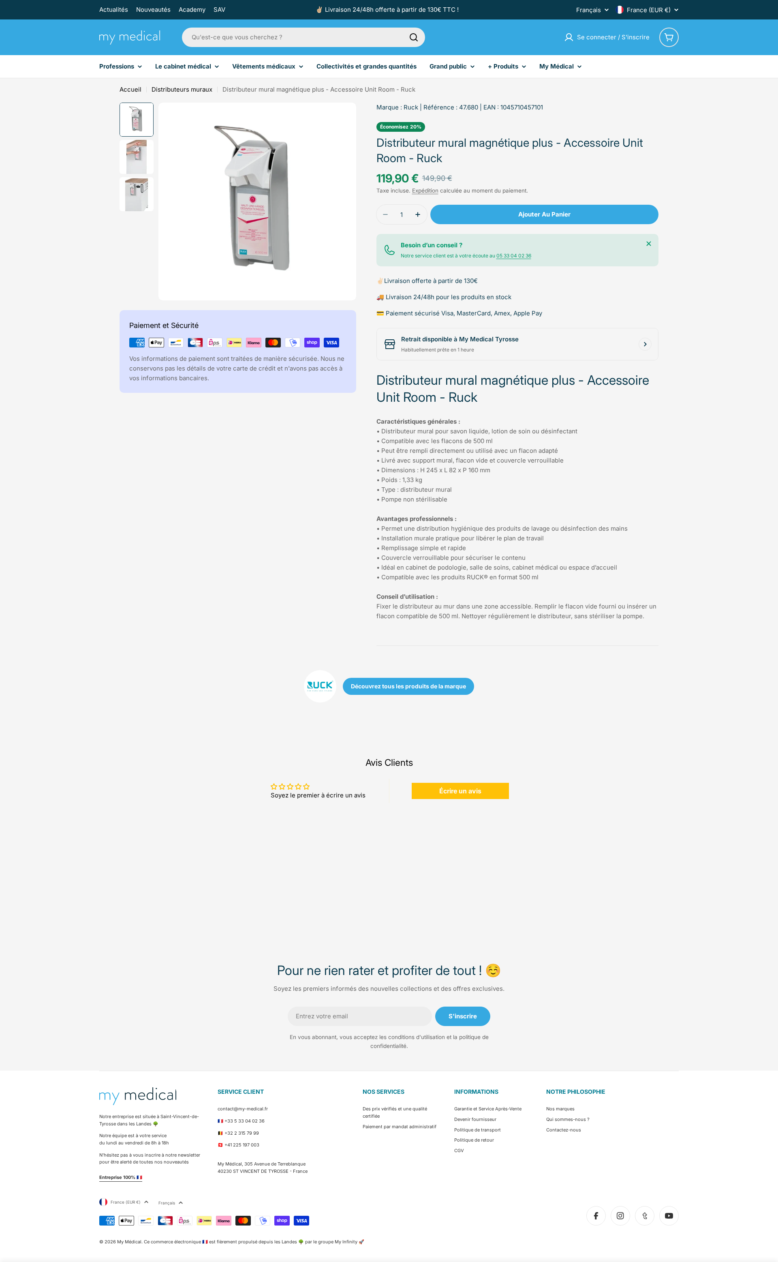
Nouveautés (153, 9)
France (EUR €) (649, 10)
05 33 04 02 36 (513, 256)
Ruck (411, 107)
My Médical (129, 1242)
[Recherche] (414, 37)
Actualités (113, 9)
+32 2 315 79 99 (241, 1133)
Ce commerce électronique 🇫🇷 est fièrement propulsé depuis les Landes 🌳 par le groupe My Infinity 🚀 (254, 1242)
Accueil (130, 89)
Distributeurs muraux (182, 89)
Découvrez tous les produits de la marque (408, 686)
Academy (192, 9)
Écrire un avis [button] (460, 791)
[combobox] (303, 37)
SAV (219, 9)
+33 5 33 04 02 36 (244, 1121)
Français (588, 10)
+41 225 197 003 (241, 1145)
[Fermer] (648, 243)
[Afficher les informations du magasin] (645, 344)
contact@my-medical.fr (243, 1109)
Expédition (425, 190)
